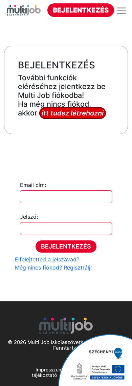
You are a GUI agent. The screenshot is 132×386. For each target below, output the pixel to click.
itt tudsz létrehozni (73, 113)
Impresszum (49, 369)
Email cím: (33, 184)
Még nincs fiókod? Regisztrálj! (53, 267)
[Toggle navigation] (122, 11)
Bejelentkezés (81, 10)
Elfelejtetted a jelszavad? (47, 259)
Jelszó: (29, 216)
